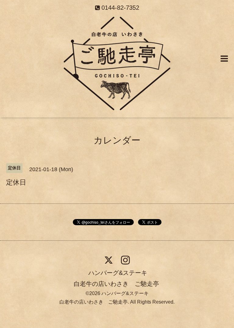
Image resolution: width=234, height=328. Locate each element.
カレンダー (117, 140)
